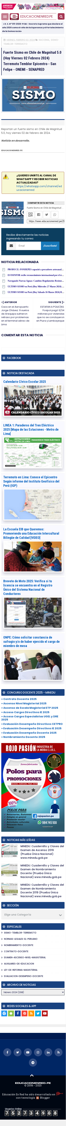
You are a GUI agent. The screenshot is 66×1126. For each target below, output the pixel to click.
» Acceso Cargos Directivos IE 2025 (25, 712)
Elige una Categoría (17, 914)
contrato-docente (16, 951)
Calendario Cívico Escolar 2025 (24, 382)
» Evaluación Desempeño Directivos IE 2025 (31, 728)
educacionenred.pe (36, 16)
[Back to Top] (32, 1075)
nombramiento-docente (18, 945)
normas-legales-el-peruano (20, 938)
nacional (44, 39)
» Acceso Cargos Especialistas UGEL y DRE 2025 (29, 718)
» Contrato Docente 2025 (19, 699)
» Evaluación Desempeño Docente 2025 (28, 733)
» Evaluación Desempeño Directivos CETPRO (32, 724)
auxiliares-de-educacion (19, 963)
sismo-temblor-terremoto (20, 932)
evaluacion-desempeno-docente (23, 976)
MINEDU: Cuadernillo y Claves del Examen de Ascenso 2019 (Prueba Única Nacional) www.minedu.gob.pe (42, 852)
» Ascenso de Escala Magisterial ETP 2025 (29, 708)
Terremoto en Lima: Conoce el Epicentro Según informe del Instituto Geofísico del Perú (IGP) (31, 481)
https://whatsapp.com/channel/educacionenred (39, 188)
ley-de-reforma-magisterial (20, 969)
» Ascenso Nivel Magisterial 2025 (23, 703)
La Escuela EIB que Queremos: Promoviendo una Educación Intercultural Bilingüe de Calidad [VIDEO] (31, 533)
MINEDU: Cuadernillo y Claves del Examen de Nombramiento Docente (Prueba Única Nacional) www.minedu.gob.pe (42, 871)
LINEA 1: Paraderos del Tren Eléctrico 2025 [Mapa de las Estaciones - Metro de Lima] (31, 429)
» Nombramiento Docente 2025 (23, 737)
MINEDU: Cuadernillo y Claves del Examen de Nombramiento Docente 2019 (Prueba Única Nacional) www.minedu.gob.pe (42, 890)
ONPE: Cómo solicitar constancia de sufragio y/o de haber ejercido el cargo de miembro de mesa (31, 641)
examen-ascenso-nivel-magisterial (25, 957)
